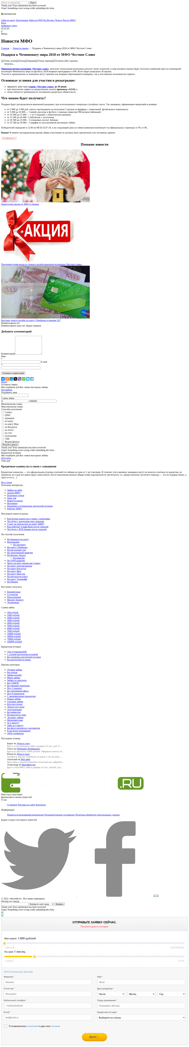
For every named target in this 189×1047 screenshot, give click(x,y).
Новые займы (14, 699)
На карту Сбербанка (17, 547)
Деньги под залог (16, 707)
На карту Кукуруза (16, 568)
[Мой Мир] (11, 379)
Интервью (12, 503)
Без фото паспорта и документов (23, 728)
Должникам (13, 602)
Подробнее (6, 390)
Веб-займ (25, 759)
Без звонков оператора (18, 685)
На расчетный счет (16, 550)
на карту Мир (11, 424)
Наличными (22, 20)
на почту (9, 430)
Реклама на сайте (26, 805)
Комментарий (8, 353)
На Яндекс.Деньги (52, 20)
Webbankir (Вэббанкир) (28, 748)
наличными (11, 436)
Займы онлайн (14, 675)
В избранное (8, 138)
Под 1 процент (14, 688)
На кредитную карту (17, 576)
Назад (4, 382)
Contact (8, 412)
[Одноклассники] (7, 379)
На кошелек (19, 558)
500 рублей (12, 612)
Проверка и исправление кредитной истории (30, 506)
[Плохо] (20, 61)
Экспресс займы (15, 717)
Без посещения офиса (18, 691)
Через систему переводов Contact (23, 563)
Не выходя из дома (16, 715)
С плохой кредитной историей (22, 654)
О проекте (12, 805)
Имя (3, 356)
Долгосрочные (14, 709)
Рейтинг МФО (14, 508)
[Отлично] (58, 61)
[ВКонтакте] (3, 379)
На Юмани (12, 582)
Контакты (41, 805)
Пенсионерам (14, 597)
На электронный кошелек (20, 552)
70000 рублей (14, 639)
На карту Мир (14, 571)
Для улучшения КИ (17, 651)
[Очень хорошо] (44, 61)
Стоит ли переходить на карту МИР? (25, 524)
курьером (9, 418)
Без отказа (12, 672)
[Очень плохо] (8, 61)
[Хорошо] (30, 61)
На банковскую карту (18, 539)
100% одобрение (15, 733)
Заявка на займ (14, 490)
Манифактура (28, 764)
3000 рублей (13, 620)
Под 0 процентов (15, 693)
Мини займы (13, 677)
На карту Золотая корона (19, 566)
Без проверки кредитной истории (24, 657)
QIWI (7, 415)
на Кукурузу (11, 427)
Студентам (12, 594)
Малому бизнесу (15, 600)
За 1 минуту (13, 723)
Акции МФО (13, 493)
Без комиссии (14, 712)
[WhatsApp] (23, 379)
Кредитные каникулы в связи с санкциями (28, 518)
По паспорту (19, 544)
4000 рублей (13, 623)
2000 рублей (13, 618)
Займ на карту (8, 20)
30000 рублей (14, 636)
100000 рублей (14, 641)
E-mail (44, 362)
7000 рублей (13, 631)
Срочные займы (15, 701)
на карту (9, 421)
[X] (15, 379)
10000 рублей (14, 633)
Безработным (13, 592)
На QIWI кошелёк (16, 560)
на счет (8, 433)
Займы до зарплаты (17, 680)
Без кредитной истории (19, 659)
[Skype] (28, 379)
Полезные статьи (15, 495)
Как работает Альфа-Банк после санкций (27, 526)
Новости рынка (15, 500)
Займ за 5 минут (15, 725)
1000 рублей (13, 615)
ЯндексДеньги (12, 441)
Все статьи (6, 482)
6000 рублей (13, 628)
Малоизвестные (15, 720)
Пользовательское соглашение (59, 815)
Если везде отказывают (19, 731)
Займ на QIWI (36, 20)
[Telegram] (32, 379)
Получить (6, 458)
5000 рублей (13, 626)
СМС (7, 439)
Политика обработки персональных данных (97, 815)
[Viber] (19, 379)
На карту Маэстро (16, 574)
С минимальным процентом (21, 696)
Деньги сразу (23, 743)
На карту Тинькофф (17, 579)
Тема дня (11, 498)
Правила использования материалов (25, 815)
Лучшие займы (14, 669)
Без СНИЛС (13, 683)
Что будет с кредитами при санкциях (25, 521)
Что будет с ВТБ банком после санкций (27, 529)
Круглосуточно (14, 704)
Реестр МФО (69, 20)
